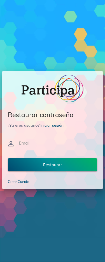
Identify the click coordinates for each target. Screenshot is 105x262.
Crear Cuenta (18, 181)
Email (24, 143)
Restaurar (52, 164)
